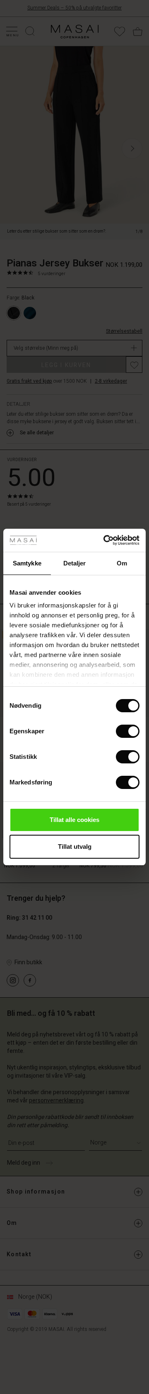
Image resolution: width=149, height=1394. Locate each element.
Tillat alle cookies (74, 819)
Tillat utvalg (74, 846)
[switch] (127, 731)
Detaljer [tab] (74, 563)
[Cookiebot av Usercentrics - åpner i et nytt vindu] (105, 540)
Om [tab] (122, 563)
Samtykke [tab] (27, 563)
